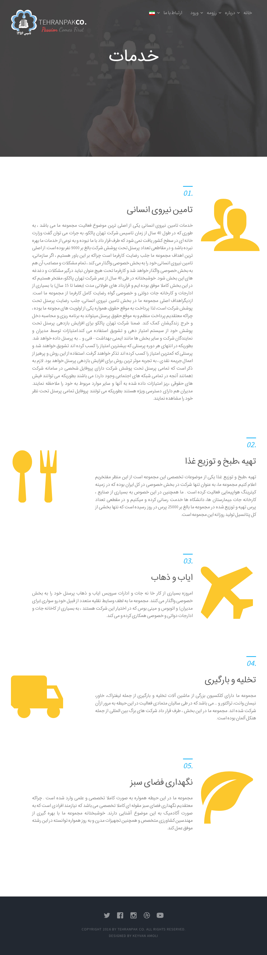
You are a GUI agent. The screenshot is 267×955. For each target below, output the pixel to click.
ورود (194, 12)
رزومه (212, 12)
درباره (230, 12)
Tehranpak (63, 22)
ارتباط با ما (172, 12)
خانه (248, 12)
